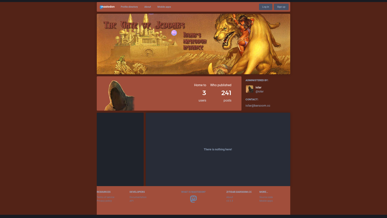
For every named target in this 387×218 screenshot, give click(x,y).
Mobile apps (164, 6)
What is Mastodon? (193, 192)
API (131, 200)
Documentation (138, 197)
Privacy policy (104, 200)
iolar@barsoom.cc (258, 105)
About (147, 6)
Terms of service (105, 197)
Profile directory (129, 6)
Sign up (281, 6)
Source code (266, 197)
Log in (265, 6)
